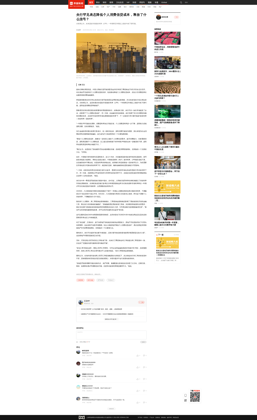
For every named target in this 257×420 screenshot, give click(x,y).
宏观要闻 (80, 280)
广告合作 (151, 417)
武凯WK (156, 76)
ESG (149, 7)
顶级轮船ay (85, 397)
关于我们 (140, 417)
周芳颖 (156, 152)
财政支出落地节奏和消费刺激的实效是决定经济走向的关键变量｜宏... (167, 198)
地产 (108, 7)
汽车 (114, 7)
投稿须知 (163, 417)
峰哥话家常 (85, 350)
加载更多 (111, 408)
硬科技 (132, 7)
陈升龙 (156, 52)
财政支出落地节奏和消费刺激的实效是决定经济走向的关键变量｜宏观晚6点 (167, 253)
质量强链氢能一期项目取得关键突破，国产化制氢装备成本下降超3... (167, 122)
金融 (97, 7)
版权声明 (169, 417)
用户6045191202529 (88, 362)
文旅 (138, 7)
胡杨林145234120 (88, 374)
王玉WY (78, 30)
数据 (143, 7)
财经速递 (90, 280)
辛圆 (155, 203)
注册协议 (157, 417)
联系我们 (146, 417)
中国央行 (111, 280)
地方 (125, 7)
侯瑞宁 (156, 227)
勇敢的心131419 (87, 386)
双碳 (154, 7)
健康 (119, 7)
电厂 (160, 7)
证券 (102, 7)
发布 (143, 342)
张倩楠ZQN (157, 101)
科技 (91, 7)
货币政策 (100, 280)
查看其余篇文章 (110, 319)
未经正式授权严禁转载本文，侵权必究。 (89, 274)
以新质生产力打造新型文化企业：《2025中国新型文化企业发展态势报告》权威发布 (107, 314)
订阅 (142, 302)
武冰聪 (156, 176)
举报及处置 (176, 417)
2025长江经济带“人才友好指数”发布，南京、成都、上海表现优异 (101, 309)
